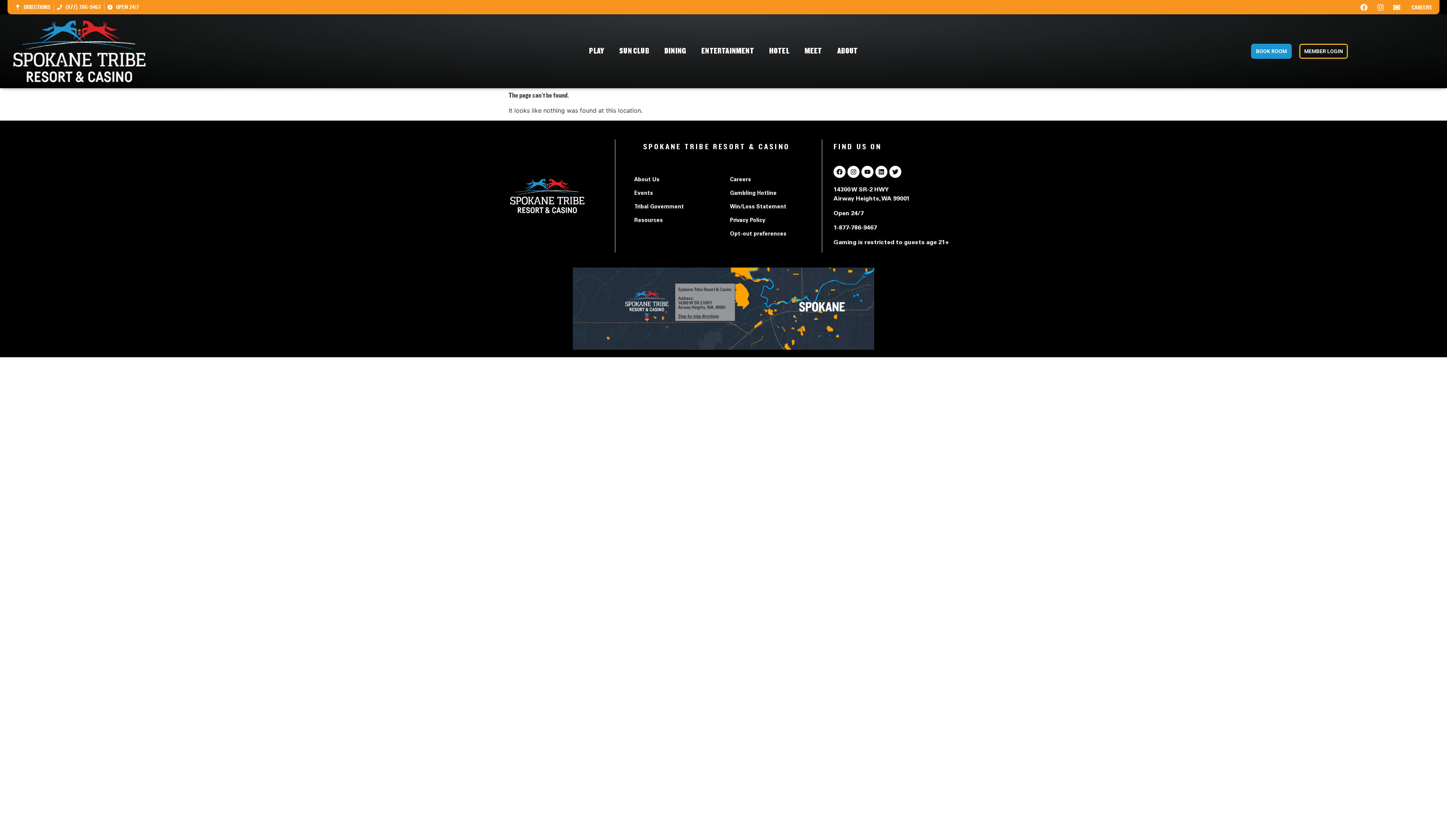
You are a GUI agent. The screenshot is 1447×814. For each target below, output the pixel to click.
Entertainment (727, 51)
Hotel (779, 51)
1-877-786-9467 (855, 228)
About (847, 51)
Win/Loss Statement (758, 207)
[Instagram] (1380, 7)
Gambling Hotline (753, 193)
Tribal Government (659, 207)
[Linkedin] (881, 172)
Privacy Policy (747, 220)
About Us (646, 180)
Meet (813, 51)
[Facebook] (1364, 7)
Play (596, 51)
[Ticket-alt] (1397, 7)
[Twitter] (895, 172)
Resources (648, 220)
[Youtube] (867, 172)
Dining (675, 51)
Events (643, 193)
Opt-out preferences (758, 234)
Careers (1422, 7)
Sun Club (634, 51)
